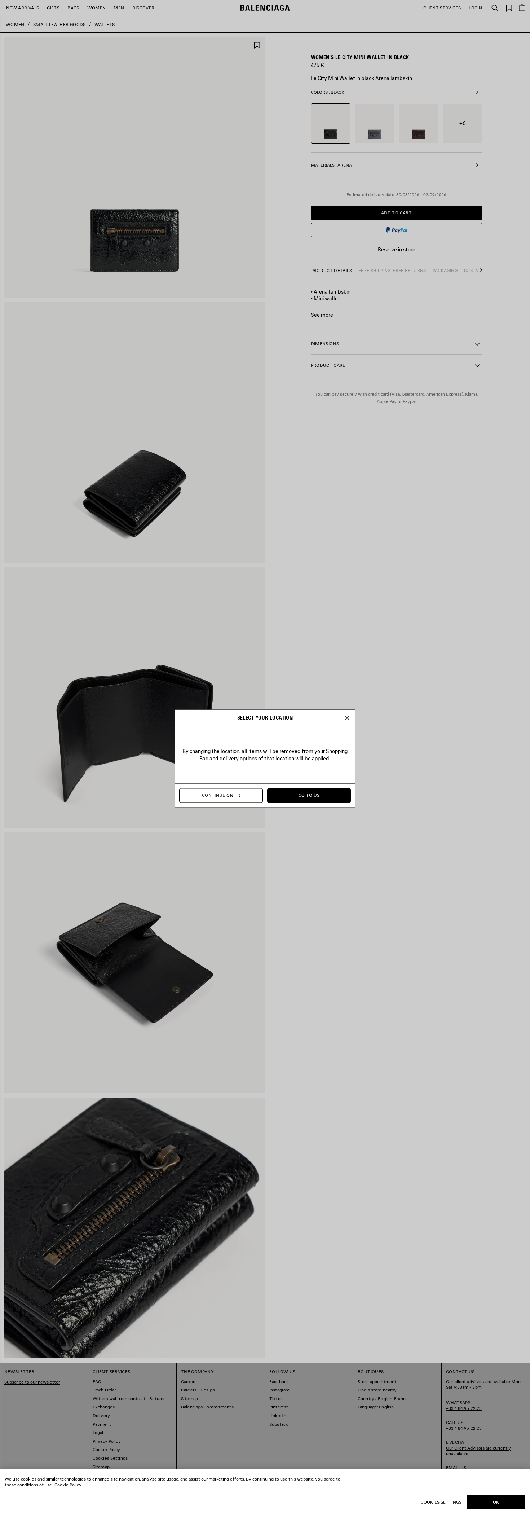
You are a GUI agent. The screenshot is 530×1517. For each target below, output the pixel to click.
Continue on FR (221, 795)
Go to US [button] (309, 795)
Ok (496, 1502)
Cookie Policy (67, 1484)
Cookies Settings (441, 1502)
